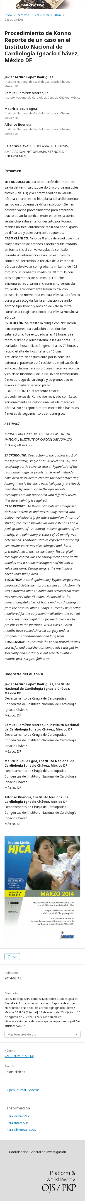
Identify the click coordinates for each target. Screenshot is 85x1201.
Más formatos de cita (22, 1034)
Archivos (23, 15)
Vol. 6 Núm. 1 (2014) (48, 15)
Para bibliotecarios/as (21, 1130)
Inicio (8, 15)
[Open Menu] (4, 4)
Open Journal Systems (23, 1090)
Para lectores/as (18, 1116)
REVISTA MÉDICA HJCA (27, 4)
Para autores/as (18, 1123)
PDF (14, 957)
